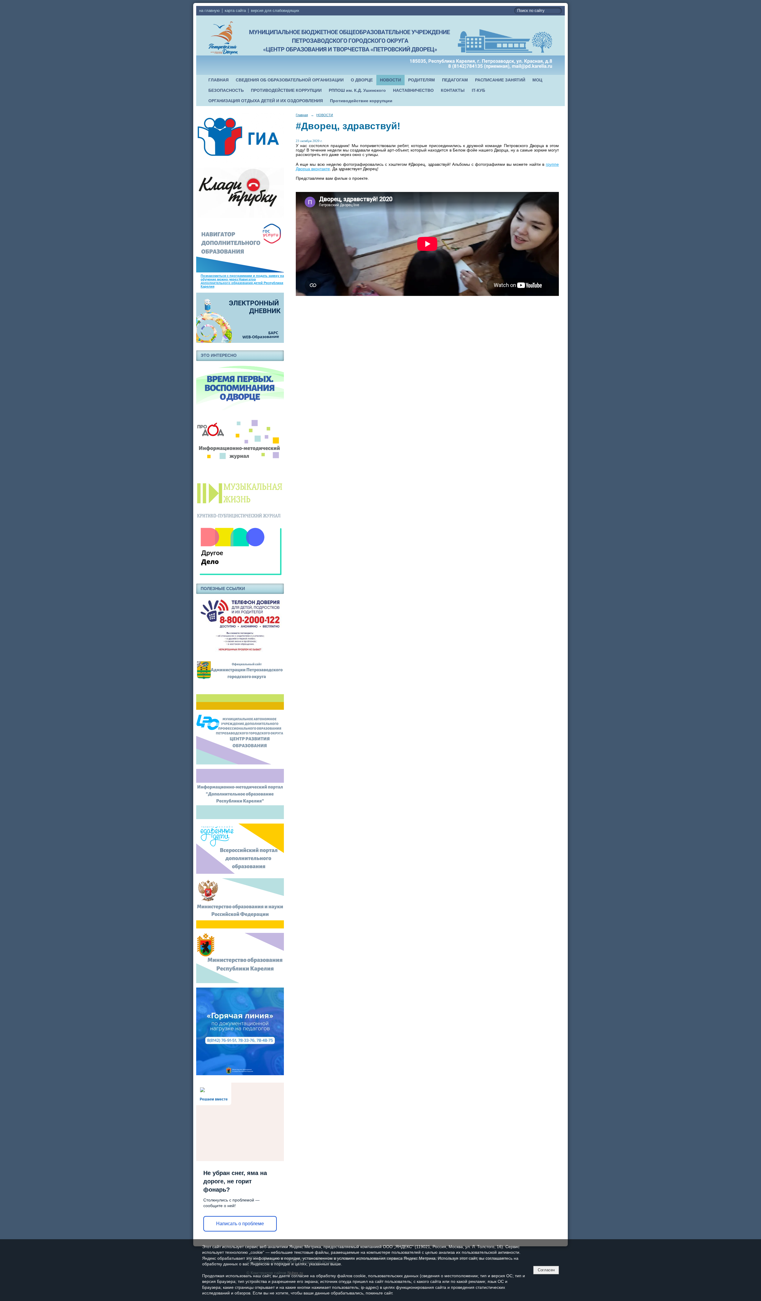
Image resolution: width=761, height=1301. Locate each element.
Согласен (546, 1270)
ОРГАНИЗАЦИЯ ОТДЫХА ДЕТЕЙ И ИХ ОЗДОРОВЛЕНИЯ (265, 101)
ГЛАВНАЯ (218, 80)
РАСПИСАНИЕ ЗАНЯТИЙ (500, 80)
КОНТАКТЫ (453, 90)
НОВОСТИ (390, 80)
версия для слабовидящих (275, 11)
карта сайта (235, 11)
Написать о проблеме (240, 1223)
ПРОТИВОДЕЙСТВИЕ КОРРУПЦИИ (286, 90)
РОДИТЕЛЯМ (421, 80)
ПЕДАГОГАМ (455, 80)
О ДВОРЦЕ (362, 80)
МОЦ (537, 80)
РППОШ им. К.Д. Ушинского (357, 90)
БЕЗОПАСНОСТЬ (226, 90)
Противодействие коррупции (361, 101)
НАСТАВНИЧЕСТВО (413, 90)
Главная (302, 115)
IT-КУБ (478, 90)
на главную (209, 11)
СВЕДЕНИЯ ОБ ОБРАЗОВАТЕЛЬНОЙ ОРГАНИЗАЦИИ (290, 80)
